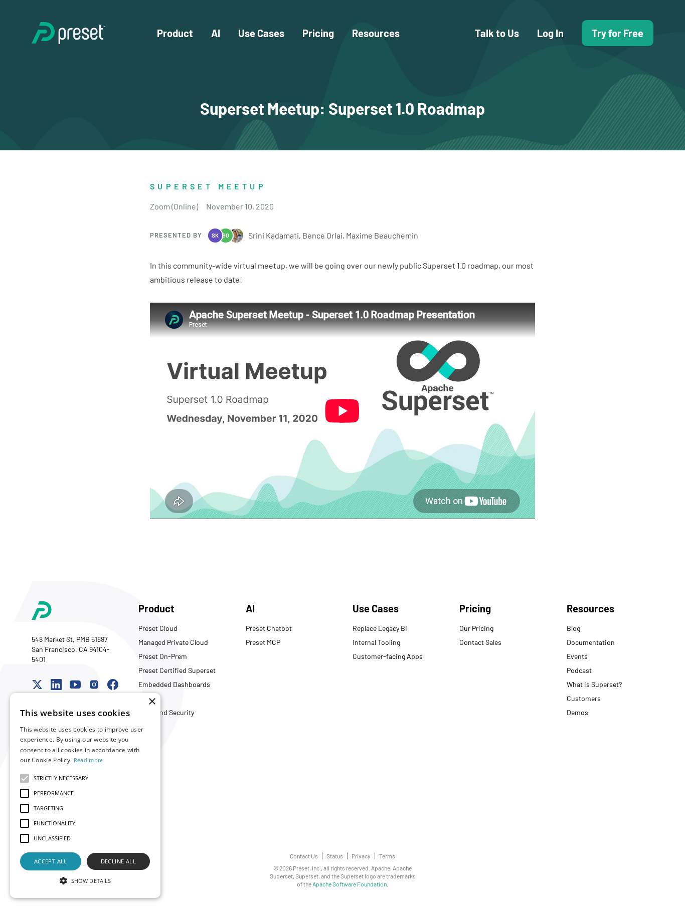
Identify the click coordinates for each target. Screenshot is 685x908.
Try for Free (617, 33)
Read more (88, 760)
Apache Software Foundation (349, 883)
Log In (550, 33)
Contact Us (304, 855)
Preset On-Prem (162, 656)
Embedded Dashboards (174, 684)
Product (175, 33)
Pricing (318, 33)
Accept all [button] (50, 861)
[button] (85, 880)
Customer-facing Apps (388, 656)
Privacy (361, 855)
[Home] (94, 33)
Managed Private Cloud (173, 642)
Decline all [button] (118, 861)
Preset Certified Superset (177, 670)
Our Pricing (476, 628)
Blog (573, 628)
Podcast (579, 670)
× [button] (151, 702)
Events (577, 656)
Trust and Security (166, 712)
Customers (584, 698)
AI (215, 33)
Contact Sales (480, 642)
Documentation (591, 642)
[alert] (85, 795)
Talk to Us (497, 33)
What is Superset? (594, 684)
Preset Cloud (158, 628)
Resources (376, 33)
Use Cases (261, 33)
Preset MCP (263, 642)
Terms (387, 855)
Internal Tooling (376, 642)
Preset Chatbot (269, 628)
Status (334, 855)
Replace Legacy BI (380, 628)
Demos (577, 712)
